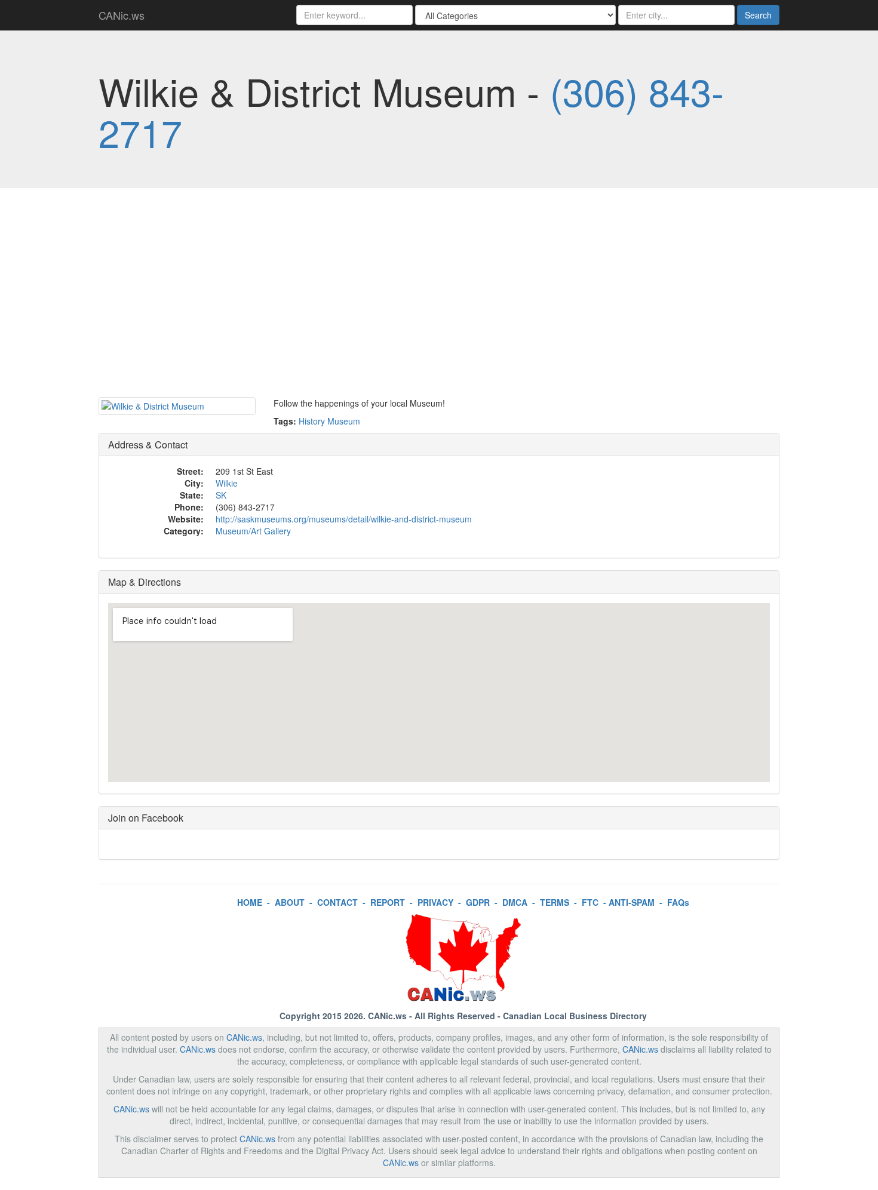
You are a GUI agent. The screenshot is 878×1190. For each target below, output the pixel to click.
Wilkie (227, 483)
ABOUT (290, 902)
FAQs (678, 902)
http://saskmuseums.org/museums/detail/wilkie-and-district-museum (344, 519)
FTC (590, 902)
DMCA (514, 902)
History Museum (329, 421)
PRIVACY (435, 902)
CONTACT (337, 902)
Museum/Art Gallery (253, 531)
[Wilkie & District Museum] (177, 406)
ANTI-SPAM (632, 902)
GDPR (478, 902)
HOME (249, 902)
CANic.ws (122, 15)
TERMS (554, 902)
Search (758, 15)
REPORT (387, 902)
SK (221, 495)
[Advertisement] (439, 295)
